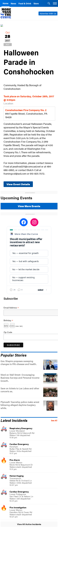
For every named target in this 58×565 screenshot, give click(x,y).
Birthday (8, 320)
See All (54, 420)
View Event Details (18, 184)
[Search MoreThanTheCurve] (49, 3)
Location (8, 103)
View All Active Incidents (29, 524)
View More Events (29, 206)
